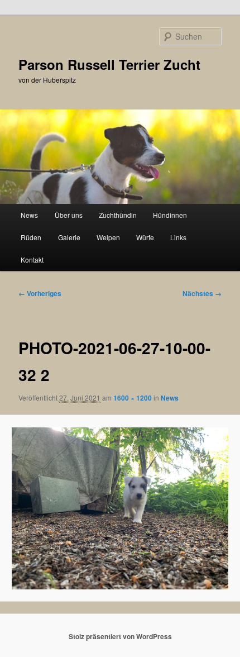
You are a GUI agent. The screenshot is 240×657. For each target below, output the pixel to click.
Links (178, 237)
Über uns (69, 215)
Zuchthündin (118, 215)
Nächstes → (202, 293)
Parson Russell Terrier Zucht (109, 64)
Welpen (108, 237)
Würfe (145, 237)
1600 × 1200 (132, 398)
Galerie (69, 237)
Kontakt (32, 259)
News (29, 215)
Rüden (31, 237)
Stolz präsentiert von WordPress (120, 636)
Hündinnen (170, 215)
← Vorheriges (39, 293)
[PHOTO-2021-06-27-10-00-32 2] (120, 508)
